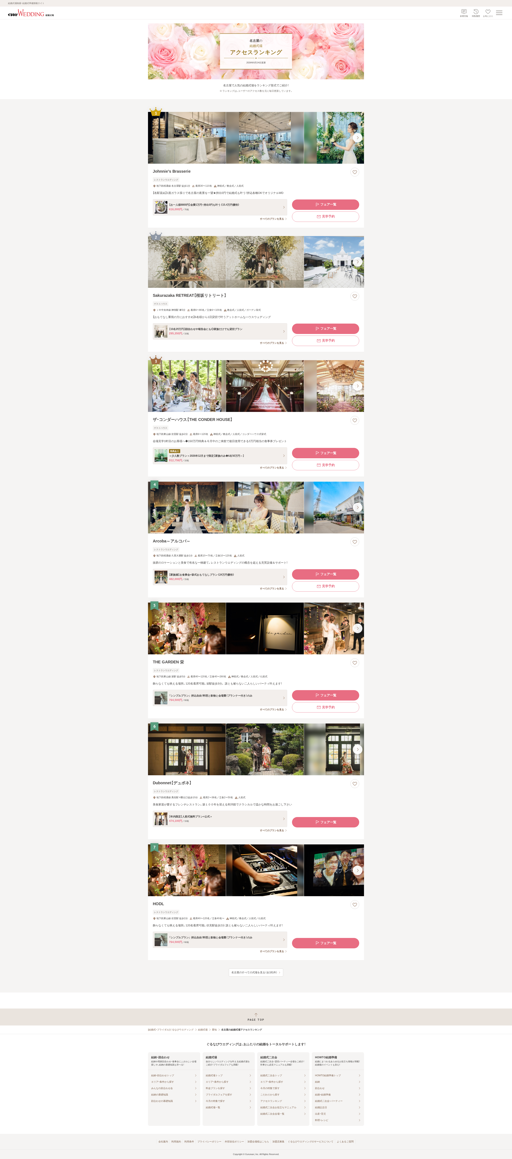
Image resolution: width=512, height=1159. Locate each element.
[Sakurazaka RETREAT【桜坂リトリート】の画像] (256, 262)
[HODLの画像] (256, 870)
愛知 (214, 1029)
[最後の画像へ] (357, 138)
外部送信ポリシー (234, 1141)
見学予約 (328, 216)
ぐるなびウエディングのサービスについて (310, 1141)
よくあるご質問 (345, 1141)
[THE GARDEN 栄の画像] (256, 628)
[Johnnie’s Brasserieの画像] (256, 138)
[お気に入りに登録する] (354, 172)
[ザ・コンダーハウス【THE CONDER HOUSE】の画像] (256, 386)
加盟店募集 (278, 1141)
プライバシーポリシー (209, 1141)
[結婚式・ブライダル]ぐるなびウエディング (171, 1029)
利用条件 (189, 1141)
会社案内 (163, 1141)
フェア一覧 (328, 204)
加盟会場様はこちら (258, 1141)
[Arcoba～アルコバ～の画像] (256, 507)
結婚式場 (203, 1029)
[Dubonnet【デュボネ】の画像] (256, 749)
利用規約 (176, 1141)
